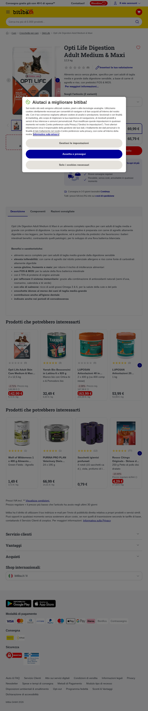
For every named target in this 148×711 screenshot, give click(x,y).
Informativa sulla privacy (46, 134)
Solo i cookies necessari (74, 164)
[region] (74, 134)
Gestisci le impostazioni (74, 143)
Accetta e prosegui (74, 153)
